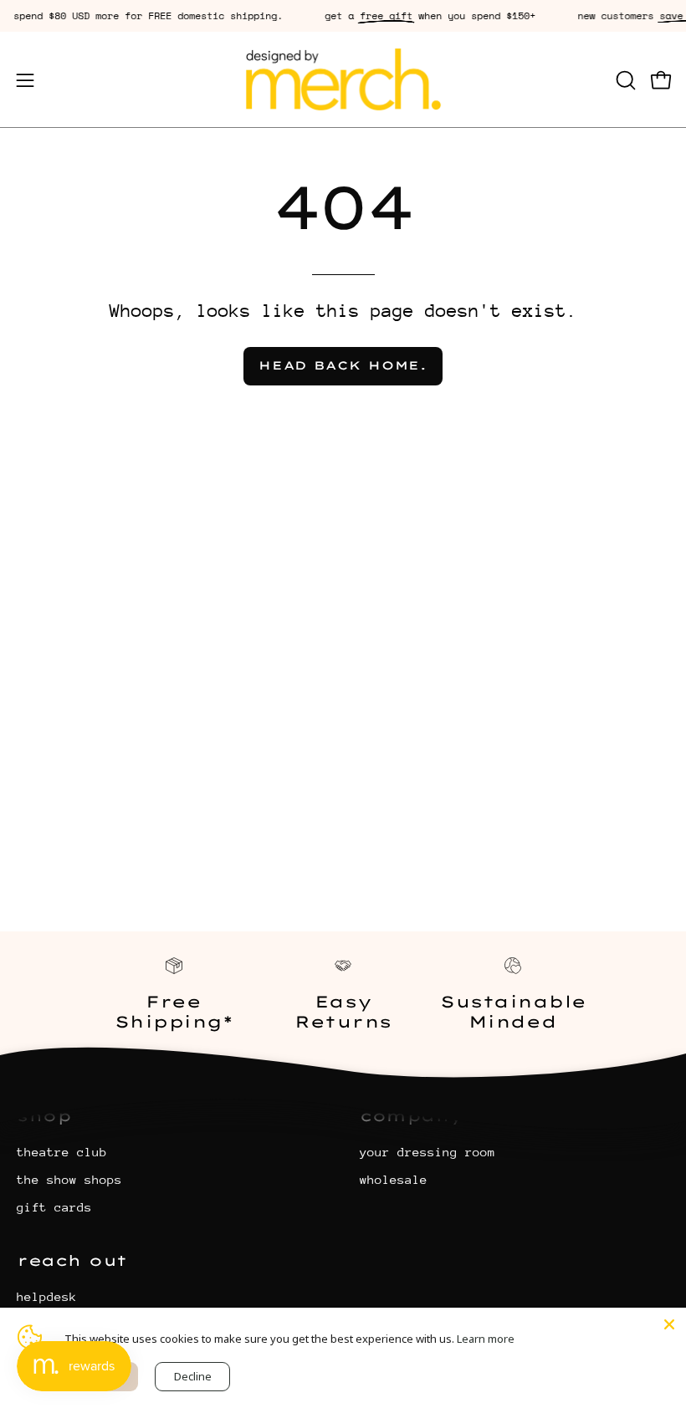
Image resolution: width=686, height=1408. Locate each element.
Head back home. (343, 365)
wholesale (393, 1179)
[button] (624, 80)
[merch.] (343, 80)
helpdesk (47, 1296)
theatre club (62, 1152)
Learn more (485, 1338)
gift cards (54, 1207)
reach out (72, 1260)
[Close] (669, 1324)
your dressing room (427, 1152)
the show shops (69, 1179)
